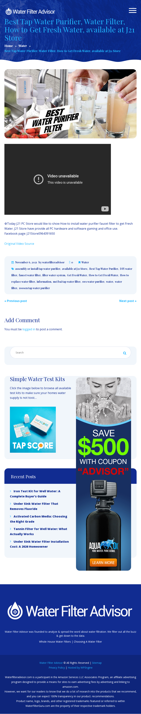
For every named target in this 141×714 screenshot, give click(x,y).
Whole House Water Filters (55, 641)
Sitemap (97, 662)
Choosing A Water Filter (88, 641)
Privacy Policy (57, 667)
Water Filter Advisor (51, 662)
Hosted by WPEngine (80, 667)
